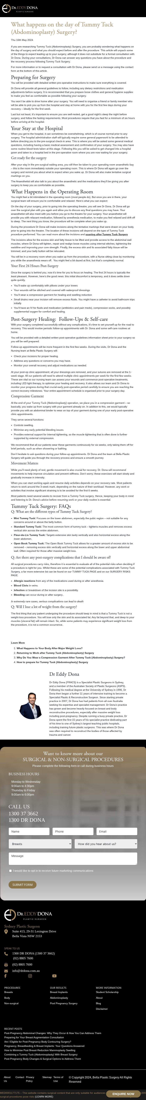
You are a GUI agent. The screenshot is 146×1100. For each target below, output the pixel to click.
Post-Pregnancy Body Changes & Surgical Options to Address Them (42, 1058)
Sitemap (47, 1077)
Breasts (8, 992)
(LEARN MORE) (44, 1096)
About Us (7, 1079)
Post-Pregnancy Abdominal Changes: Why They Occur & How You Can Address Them (52, 1033)
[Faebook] (5, 975)
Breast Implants (59, 992)
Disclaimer (102, 1008)
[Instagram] (30, 975)
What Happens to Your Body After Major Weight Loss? (50, 648)
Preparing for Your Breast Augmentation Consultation (34, 1037)
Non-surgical (11, 1003)
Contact (19, 1077)
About (99, 997)
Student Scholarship (107, 992)
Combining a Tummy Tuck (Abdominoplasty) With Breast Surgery (40, 1054)
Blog (98, 1003)
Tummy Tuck (117, 230)
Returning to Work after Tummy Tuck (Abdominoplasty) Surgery (55, 652)
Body (7, 997)
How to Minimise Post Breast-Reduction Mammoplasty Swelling (39, 1050)
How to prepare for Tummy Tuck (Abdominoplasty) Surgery (52, 662)
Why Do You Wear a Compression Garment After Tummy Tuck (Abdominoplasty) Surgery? (71, 657)
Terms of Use (58, 1079)
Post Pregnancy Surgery (63, 1003)
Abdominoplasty (59, 997)
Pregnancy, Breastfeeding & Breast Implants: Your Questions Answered (44, 1046)
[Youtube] (54, 975)
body (130, 226)
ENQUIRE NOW (123, 1094)
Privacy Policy (30, 1079)
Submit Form (22, 885)
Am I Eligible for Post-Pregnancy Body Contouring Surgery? (37, 1041)
